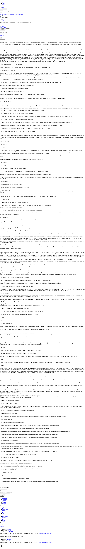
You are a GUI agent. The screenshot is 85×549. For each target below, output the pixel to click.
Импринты (5, 14)
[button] (42, 12)
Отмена (6, 489)
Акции (3, 5)
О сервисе (3, 1)
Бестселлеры (9, 14)
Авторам (3, 4)
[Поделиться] (1, 38)
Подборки (18, 14)
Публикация (4, 503)
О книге (1, 40)
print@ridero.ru (9, 530)
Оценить (5, 36)
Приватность (4, 510)
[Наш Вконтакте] (2, 545)
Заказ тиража (4, 502)
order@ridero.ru (11, 531)
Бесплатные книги (5, 518)
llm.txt (3, 513)
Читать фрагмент (3, 29)
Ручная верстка (4, 499)
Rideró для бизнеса (5, 504)
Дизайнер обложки (5, 501)
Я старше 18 (2, 489)
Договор (3, 512)
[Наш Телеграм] (2, 546)
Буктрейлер (4, 500)
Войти (1, 10)
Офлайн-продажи (4, 497)
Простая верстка (4, 498)
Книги (3, 508)
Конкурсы (3, 3)
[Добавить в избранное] (1, 37)
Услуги (3, 2)
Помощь (3, 7)
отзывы (4, 40)
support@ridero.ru (8, 529)
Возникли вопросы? (5, 509)
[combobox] (42, 11)
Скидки (15, 14)
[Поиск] (1, 12)
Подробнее (2, 35)
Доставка (3, 521)
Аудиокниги (4, 517)
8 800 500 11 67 (2, 526)
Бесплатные (12, 14)
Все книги (1, 14)
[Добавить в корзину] (4, 30)
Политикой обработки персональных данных (45, 533)
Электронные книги (5, 516)
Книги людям (22, 14)
